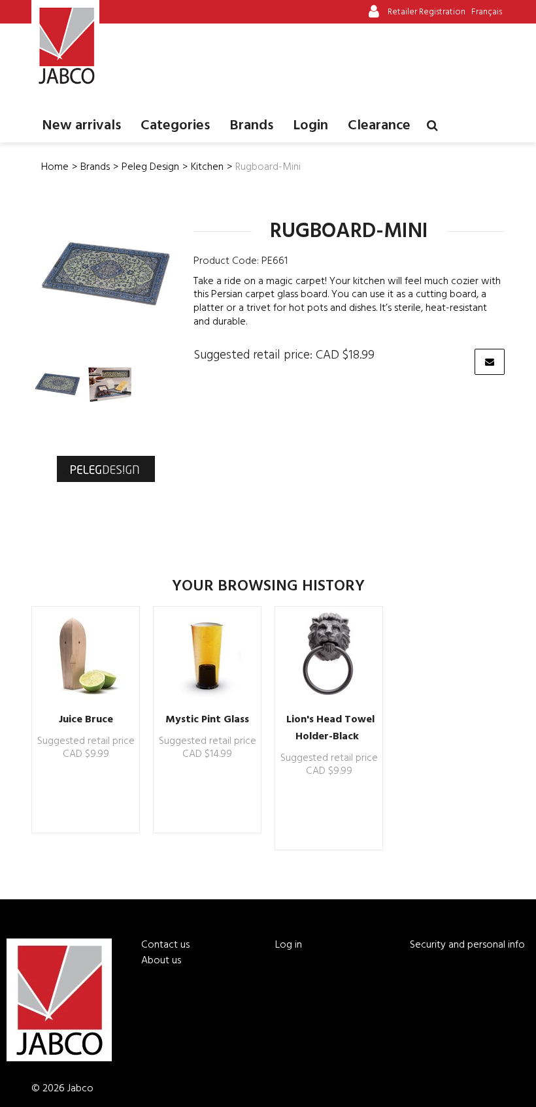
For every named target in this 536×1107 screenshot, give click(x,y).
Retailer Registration (426, 12)
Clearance (379, 125)
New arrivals (81, 125)
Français (486, 12)
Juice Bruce (86, 719)
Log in (288, 945)
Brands (251, 125)
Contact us (165, 945)
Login (310, 125)
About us (161, 960)
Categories (175, 125)
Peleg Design (150, 167)
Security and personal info (467, 945)
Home (55, 167)
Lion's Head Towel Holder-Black (330, 728)
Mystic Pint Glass (207, 719)
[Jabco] (65, 45)
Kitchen (207, 167)
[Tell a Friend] (490, 362)
